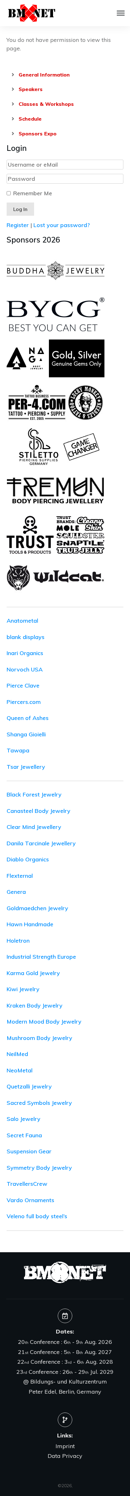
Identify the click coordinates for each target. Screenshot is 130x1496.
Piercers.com (24, 701)
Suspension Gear (29, 1151)
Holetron (18, 940)
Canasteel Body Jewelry (38, 810)
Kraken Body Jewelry (34, 1005)
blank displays (25, 637)
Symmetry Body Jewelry (39, 1167)
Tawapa (18, 750)
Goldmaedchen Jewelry (37, 908)
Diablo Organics (28, 859)
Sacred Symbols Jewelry (39, 1102)
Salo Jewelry (23, 1118)
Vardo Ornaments (30, 1200)
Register (18, 225)
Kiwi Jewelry (23, 989)
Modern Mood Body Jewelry (44, 1021)
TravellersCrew (27, 1183)
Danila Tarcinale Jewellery (41, 843)
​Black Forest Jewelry (34, 794)
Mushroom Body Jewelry (39, 1038)
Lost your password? (61, 225)
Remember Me (32, 193)
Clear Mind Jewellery (34, 827)
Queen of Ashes (28, 718)
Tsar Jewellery (26, 766)
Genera (16, 891)
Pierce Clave (23, 685)
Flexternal (20, 875)
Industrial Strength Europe (41, 956)
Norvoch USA (25, 669)
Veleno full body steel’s (37, 1216)
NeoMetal (19, 1070)
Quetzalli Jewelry (29, 1086)
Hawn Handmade (30, 924)
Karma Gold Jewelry (33, 973)
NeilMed (17, 1054)
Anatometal (22, 620)
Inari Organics (25, 653)
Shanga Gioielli (26, 734)
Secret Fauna (24, 1135)
